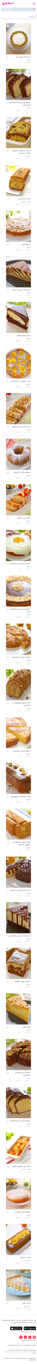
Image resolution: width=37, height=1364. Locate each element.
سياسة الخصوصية (14, 1345)
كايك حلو (27, 1261)
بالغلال (27, 521)
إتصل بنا (33, 1345)
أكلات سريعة (25, 202)
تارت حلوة (27, 1306)
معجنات (27, 156)
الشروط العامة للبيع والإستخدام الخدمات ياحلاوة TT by (22, 1350)
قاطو (28, 60)
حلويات (28, 384)
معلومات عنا (25, 1345)
